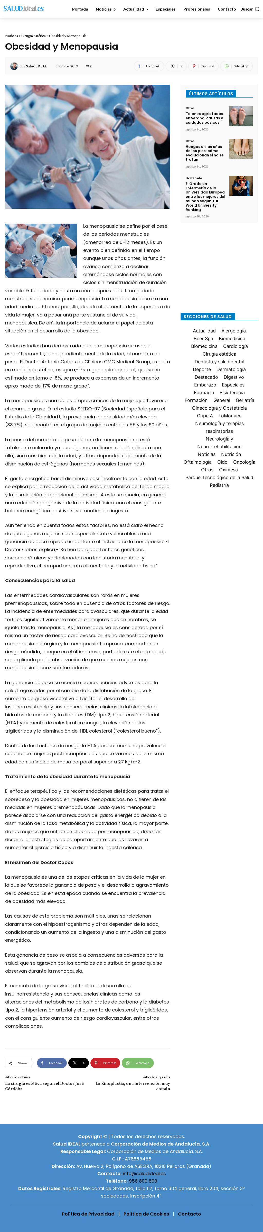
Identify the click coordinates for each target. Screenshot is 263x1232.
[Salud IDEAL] (15, 66)
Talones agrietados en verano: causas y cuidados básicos (204, 118)
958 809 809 (143, 1181)
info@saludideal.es (144, 1173)
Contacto (189, 1214)
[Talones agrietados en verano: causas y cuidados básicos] (241, 116)
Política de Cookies (146, 1214)
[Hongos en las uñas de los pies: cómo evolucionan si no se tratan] (241, 149)
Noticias (11, 36)
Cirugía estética (33, 36)
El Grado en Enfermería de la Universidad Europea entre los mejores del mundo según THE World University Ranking (205, 196)
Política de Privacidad (88, 1214)
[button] (250, 9)
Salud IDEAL (36, 66)
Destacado (194, 178)
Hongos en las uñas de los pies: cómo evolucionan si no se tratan (205, 153)
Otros (190, 108)
